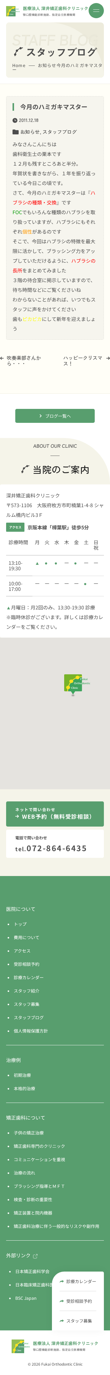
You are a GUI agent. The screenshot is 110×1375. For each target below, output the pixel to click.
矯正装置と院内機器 (33, 1213)
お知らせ (30, 131)
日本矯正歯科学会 (32, 1271)
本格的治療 (24, 1088)
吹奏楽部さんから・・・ (24, 360)
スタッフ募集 (79, 1321)
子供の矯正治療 (29, 1133)
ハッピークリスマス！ (82, 360)
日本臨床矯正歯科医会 (36, 1285)
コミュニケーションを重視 (39, 1159)
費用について (26, 937)
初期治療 (22, 1075)
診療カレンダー (81, 1281)
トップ (20, 924)
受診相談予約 (79, 1301)
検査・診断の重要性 (33, 1199)
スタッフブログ (59, 131)
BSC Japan (26, 1298)
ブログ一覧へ (58, 416)
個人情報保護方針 (31, 1031)
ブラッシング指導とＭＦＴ (39, 1186)
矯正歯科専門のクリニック (39, 1146)
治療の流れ (24, 1173)
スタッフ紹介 (26, 991)
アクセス (22, 951)
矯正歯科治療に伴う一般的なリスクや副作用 (56, 1226)
